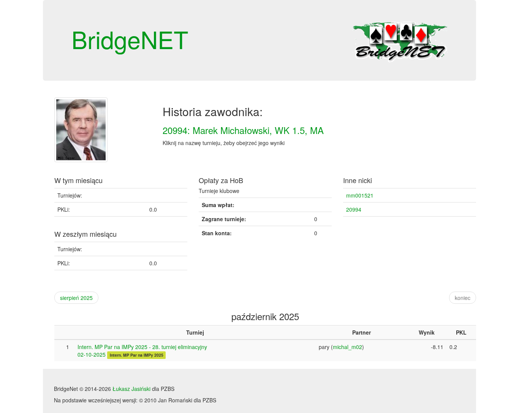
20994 (353, 209)
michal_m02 (347, 347)
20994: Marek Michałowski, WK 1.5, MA (243, 130)
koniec (462, 297)
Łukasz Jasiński (131, 388)
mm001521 (359, 195)
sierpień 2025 (76, 297)
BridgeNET (129, 39)
